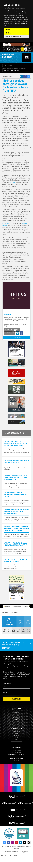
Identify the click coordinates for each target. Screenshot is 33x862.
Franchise (16, 761)
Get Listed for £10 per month (16, 755)
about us (16, 712)
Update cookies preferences (8, 855)
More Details (16, 337)
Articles (16, 735)
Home (4, 65)
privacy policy (24, 852)
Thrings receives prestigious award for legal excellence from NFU (14, 70)
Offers (16, 737)
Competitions (16, 731)
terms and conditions (11, 852)
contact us (16, 718)
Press (16, 720)
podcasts (12, 182)
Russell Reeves (6, 223)
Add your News (16, 753)
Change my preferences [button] (13, 36)
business (11, 65)
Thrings (7, 314)
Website (9, 330)
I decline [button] (8, 33)
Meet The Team (16, 716)
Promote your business (16, 759)
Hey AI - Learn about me (16, 714)
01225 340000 (10, 333)
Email (18, 330)
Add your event (16, 751)
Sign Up (16, 739)
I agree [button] (7, 29)
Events (16, 733)
